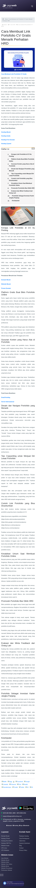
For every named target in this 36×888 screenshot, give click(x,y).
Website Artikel (5, 862)
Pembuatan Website (6, 870)
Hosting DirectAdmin (7, 840)
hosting (16, 825)
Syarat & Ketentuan (24, 843)
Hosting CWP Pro (6, 843)
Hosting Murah (6, 132)
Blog (20, 845)
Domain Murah (6, 280)
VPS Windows (5, 850)
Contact (21, 848)
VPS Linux (4, 848)
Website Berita (5, 866)
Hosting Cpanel (6, 143)
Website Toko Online (6, 864)
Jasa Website (4, 858)
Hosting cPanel (5, 838)
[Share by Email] (14, 781)
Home (6, 19)
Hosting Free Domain (8, 139)
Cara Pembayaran (24, 838)
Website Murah (6, 284)
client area (22, 840)
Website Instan (5, 845)
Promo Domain (6, 288)
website (26, 825)
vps (21, 825)
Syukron (5, 24)
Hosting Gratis (5, 136)
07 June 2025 (12, 24)
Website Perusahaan (6, 868)
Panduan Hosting (24, 836)
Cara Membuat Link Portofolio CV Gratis (14, 74)
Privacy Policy (23, 850)
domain (9, 825)
